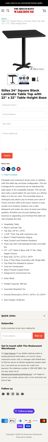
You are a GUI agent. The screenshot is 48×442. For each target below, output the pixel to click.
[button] (12, 79)
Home (4, 19)
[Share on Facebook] (3, 169)
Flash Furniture (10, 174)
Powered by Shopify (24, 437)
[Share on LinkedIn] (13, 169)
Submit (7, 155)
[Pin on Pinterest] (19, 169)
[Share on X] (8, 169)
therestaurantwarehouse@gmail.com (16, 374)
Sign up (38, 335)
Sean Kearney (10, 353)
